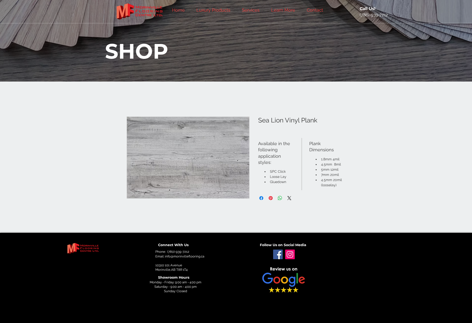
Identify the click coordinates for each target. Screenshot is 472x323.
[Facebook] (278, 254)
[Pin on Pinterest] (271, 198)
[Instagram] (290, 254)
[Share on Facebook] (261, 198)
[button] (252, 10)
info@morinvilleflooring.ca (184, 256)
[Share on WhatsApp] (280, 198)
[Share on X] (289, 198)
